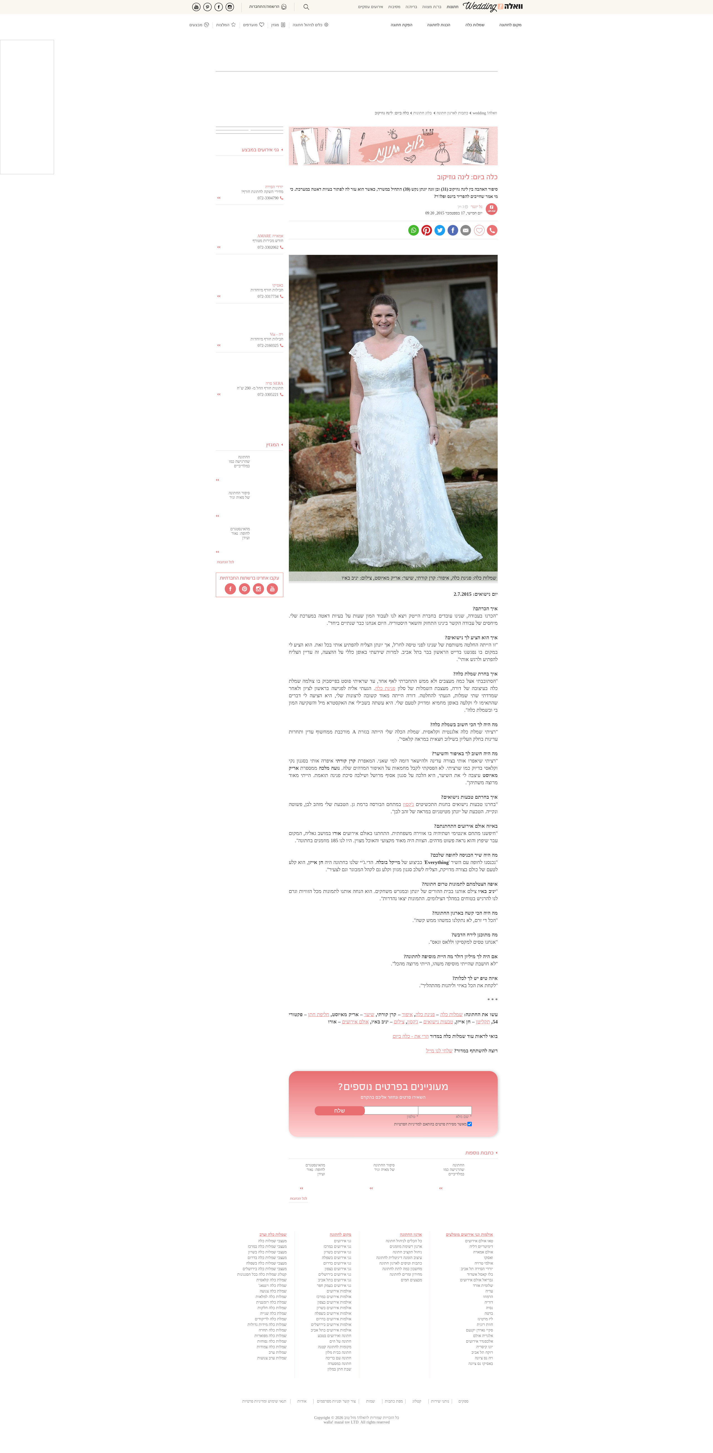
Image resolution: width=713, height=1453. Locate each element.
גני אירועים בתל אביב (334, 1280)
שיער (369, 1014)
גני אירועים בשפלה (336, 1258)
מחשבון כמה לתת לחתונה (402, 1269)
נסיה (489, 1308)
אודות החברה (302, 1401)
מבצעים (195, 25)
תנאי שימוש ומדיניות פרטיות (264, 1401)
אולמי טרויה (484, 1263)
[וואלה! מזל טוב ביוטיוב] (273, 588)
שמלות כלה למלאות (271, 1297)
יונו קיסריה (484, 1347)
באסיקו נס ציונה (480, 1364)
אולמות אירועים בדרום (333, 1319)
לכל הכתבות (298, 1198)
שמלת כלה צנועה (273, 1291)
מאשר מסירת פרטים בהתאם (430, 1124)
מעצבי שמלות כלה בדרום (267, 1258)
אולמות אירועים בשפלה (333, 1313)
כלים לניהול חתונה (307, 25)
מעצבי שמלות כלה (272, 1241)
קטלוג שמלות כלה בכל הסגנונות (262, 1274)
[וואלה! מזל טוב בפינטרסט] (245, 588)
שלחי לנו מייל (439, 1051)
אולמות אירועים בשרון (334, 1308)
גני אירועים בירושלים (334, 1274)
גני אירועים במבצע (260, 150)
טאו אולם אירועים (479, 1241)
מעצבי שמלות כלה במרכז (267, 1246)
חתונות (452, 7)
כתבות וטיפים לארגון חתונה (400, 1263)
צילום (399, 1022)
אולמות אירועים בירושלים (331, 1325)
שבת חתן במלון (339, 1369)
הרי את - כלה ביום (411, 1036)
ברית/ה (411, 7)
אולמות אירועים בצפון (334, 1302)
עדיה (489, 1291)
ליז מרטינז (485, 1319)
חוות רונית (485, 1325)
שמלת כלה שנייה (273, 1313)
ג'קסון (408, 804)
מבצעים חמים (411, 1280)
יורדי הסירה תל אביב (477, 1269)
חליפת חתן (318, 1014)
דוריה (489, 1302)
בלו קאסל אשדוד (480, 1274)
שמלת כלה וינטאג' (272, 1286)
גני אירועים (342, 1241)
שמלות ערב (278, 1352)
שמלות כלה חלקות (272, 1308)
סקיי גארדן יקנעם (479, 1330)
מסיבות (394, 7)
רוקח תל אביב (482, 1352)
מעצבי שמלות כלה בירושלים (265, 1269)
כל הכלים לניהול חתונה (404, 1241)
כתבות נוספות (479, 1153)
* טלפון (412, 1117)
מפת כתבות (394, 1401)
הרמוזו (488, 1297)
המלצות (222, 25)
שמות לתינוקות (370, 1401)
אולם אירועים (355, 1022)
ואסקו (488, 1258)
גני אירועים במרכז (337, 1246)
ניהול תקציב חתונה (407, 1252)
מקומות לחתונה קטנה (334, 1347)
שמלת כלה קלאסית (272, 1280)
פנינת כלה (385, 688)
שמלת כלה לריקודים (271, 1319)
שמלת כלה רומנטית (271, 1302)
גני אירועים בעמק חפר (334, 1286)
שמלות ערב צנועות (272, 1358)
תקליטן (483, 1022)
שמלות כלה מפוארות (271, 1336)
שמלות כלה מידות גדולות (267, 1325)
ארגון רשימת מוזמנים (406, 1246)
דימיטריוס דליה (481, 1246)
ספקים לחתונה (463, 1401)
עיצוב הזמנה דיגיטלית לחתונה (399, 1258)
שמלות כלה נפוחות (272, 1341)
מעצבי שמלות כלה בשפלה (266, 1263)
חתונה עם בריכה (338, 1358)
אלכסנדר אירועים (479, 1341)
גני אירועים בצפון (338, 1269)
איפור (407, 1014)
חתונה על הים (340, 1341)
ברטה (489, 1313)
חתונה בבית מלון (338, 1352)
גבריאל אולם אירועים (476, 1280)
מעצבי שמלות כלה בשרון (267, 1252)
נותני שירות (440, 1401)
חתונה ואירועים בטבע (334, 1336)
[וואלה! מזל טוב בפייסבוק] (231, 588)
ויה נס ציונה (484, 1358)
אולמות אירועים (339, 1291)
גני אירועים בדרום (337, 1263)
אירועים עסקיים (370, 7)
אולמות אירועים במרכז (333, 1297)
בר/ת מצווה (431, 7)
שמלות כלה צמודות (272, 1347)
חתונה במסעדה (339, 1364)
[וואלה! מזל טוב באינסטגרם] (259, 588)
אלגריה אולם (483, 1336)
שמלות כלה (451, 1014)
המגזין (272, 445)
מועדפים (250, 25)
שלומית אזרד (483, 1286)
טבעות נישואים (438, 1022)
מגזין (275, 25)
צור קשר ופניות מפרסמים (336, 1401)
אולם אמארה (483, 1252)
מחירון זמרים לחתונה (406, 1274)
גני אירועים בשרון (337, 1252)
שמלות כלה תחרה (273, 1330)
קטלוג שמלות (417, 1401)
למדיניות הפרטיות (408, 1124)
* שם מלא (464, 1117)
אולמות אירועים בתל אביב (331, 1330)
